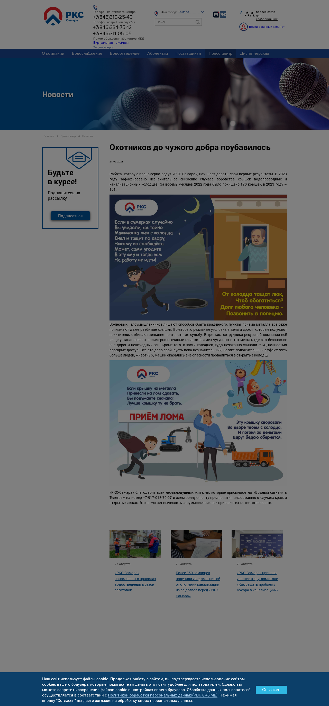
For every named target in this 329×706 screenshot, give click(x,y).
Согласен (271, 689)
